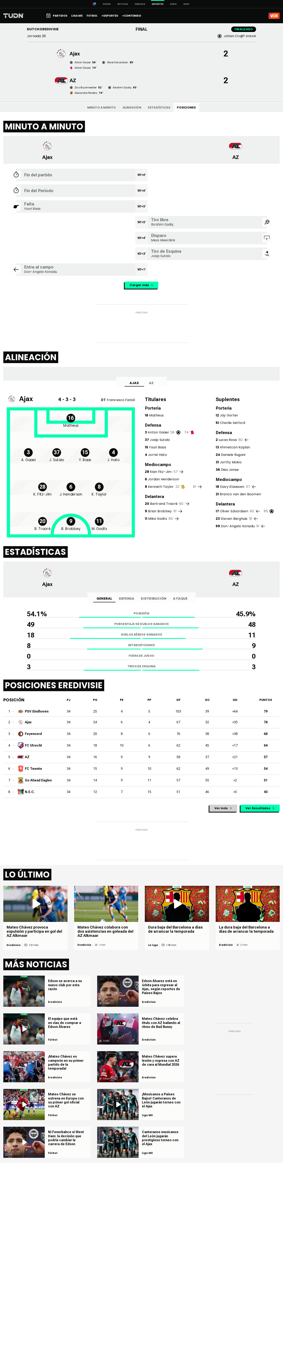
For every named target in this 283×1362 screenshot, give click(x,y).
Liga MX (147, 1115)
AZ (151, 383)
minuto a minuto (101, 107)
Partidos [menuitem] (60, 15)
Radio (173, 4)
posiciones (186, 107)
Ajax (134, 383)
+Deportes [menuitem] (110, 15)
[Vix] (274, 16)
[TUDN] (13, 15)
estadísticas (159, 107)
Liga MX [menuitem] (77, 15)
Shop (186, 4)
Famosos (140, 4)
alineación (132, 107)
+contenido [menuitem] (131, 15)
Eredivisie (14, 945)
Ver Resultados (258, 808)
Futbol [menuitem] (92, 15)
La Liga (153, 945)
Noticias (122, 4)
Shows (107, 4)
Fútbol (52, 1039)
